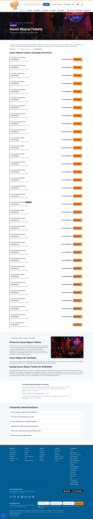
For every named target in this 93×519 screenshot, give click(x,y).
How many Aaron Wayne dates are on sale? (22, 416)
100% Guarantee (58, 4)
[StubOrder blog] (33, 496)
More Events (69, 10)
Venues (88, 10)
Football (42, 460)
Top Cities (79, 10)
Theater (53, 10)
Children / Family (14, 458)
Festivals (60, 10)
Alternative (12, 454)
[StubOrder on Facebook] (11, 496)
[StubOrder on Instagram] (18, 496)
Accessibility (73, 470)
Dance (56, 460)
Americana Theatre (41, 361)
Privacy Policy (73, 480)
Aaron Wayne (15, 59)
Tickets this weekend (75, 454)
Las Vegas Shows (29, 460)
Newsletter (73, 476)
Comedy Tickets (18, 22)
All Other (27, 450)
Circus (26, 454)
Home (71, 450)
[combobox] (35, 4)
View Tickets (77, 59)
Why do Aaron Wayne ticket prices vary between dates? (26, 431)
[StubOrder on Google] (25, 496)
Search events (73, 452)
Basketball (42, 454)
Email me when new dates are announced (24, 338)
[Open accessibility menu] (3, 516)
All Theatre (57, 450)
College (37, 10)
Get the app (73, 474)
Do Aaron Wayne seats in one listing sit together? (24, 421)
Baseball (42, 452)
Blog (71, 478)
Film (26, 458)
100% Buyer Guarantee (15, 513)
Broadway (57, 454)
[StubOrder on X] (14, 496)
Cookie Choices (74, 484)
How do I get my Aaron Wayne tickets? (21, 435)
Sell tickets (73, 472)
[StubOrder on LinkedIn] (29, 496)
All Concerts (13, 450)
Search (46, 4)
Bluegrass (12, 456)
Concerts (44, 10)
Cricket (42, 458)
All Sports (42, 450)
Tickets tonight (74, 456)
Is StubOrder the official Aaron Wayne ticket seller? (24, 426)
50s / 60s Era (13, 452)
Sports (29, 10)
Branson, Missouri (52, 361)
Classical (12, 460)
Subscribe (79, 503)
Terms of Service (74, 482)
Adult (26, 452)
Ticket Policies (73, 468)
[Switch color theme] (81, 4)
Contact (72, 464)
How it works (73, 458)
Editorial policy (74, 462)
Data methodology (75, 460)
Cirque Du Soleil (59, 458)
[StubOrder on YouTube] (22, 496)
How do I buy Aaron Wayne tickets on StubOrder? (24, 412)
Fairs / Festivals (29, 456)
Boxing (41, 456)
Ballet (56, 452)
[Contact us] (77, 4)
